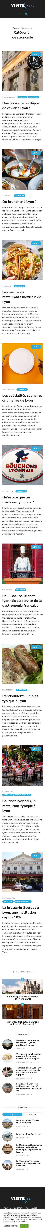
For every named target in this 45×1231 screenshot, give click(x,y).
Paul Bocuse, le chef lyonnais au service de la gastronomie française (22, 601)
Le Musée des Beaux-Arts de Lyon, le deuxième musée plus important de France (29, 1148)
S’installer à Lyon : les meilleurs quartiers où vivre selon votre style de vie (29, 1087)
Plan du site (31, 1208)
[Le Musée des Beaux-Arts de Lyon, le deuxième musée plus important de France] (7, 1148)
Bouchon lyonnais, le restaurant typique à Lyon (19, 806)
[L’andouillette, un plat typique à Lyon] (22, 664)
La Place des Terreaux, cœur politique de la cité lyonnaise (28, 1163)
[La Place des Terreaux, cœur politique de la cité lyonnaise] (7, 1164)
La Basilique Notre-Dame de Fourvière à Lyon (22, 997)
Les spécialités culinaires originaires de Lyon (22, 398)
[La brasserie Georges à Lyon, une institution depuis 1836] (22, 872)
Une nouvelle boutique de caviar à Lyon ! (20, 105)
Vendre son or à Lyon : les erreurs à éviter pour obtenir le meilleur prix (28, 1056)
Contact (18, 1208)
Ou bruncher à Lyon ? (19, 201)
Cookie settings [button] (10, 1225)
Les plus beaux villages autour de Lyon (27, 1121)
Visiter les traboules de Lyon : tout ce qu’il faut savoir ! (22, 1023)
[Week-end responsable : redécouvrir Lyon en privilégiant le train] (7, 1044)
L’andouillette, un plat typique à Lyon (20, 698)
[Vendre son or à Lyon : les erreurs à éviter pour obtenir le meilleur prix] (7, 1058)
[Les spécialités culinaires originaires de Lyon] (22, 363)
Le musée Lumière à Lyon (28, 1134)
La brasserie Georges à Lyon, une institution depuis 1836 (20, 912)
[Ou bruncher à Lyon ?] (22, 169)
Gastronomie (33, 97)
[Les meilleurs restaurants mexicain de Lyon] (22, 260)
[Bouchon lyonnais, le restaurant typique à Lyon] (22, 765)
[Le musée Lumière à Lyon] (7, 1136)
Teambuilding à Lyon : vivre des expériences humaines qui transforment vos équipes (29, 1071)
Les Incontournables (22, 795)
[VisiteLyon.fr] (22, 6)
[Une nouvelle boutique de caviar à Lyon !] (22, 71)
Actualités (22, 97)
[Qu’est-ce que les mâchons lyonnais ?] (22, 465)
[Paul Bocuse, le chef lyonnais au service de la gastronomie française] (22, 564)
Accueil (16, 28)
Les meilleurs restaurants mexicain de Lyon (21, 297)
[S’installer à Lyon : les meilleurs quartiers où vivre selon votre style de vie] (7, 1087)
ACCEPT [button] (24, 1226)
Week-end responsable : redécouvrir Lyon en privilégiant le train (28, 1042)
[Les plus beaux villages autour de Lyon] (7, 1123)
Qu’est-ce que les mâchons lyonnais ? (18, 500)
